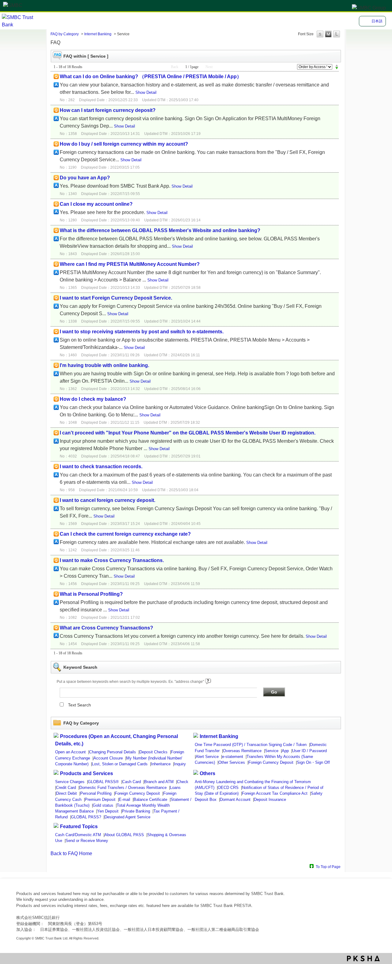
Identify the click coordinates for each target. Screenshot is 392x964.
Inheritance (161, 764)
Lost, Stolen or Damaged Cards (120, 764)
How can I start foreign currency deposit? (108, 110)
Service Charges (70, 781)
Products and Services (86, 773)
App (285, 750)
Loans (175, 787)
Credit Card (66, 787)
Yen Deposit (108, 811)
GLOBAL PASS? (86, 817)
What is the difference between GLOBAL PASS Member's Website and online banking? (160, 230)
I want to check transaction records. (101, 466)
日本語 (377, 21)
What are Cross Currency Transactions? (106, 627)
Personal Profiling (95, 793)
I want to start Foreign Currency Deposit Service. (116, 297)
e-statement (232, 756)
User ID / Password (309, 750)
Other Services (231, 762)
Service (271, 750)
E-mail (124, 799)
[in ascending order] (336, 65)
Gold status (103, 805)
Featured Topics (79, 826)
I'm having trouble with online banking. (104, 365)
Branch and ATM (159, 781)
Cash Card (131, 781)
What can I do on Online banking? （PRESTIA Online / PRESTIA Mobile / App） (151, 76)
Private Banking (136, 811)
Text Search (79, 704)
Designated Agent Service (127, 817)
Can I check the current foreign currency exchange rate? (125, 534)
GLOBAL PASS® (103, 781)
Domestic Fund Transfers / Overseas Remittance (123, 787)
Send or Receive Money (87, 840)
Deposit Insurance (270, 799)
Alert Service (207, 756)
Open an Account (70, 752)
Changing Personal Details (112, 752)
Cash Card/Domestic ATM (78, 834)
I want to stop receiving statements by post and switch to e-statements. (142, 331)
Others (207, 773)
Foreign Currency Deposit (270, 762)
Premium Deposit (100, 799)
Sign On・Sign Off (313, 762)
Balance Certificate (150, 799)
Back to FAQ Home (71, 853)
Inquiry (180, 764)
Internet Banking (97, 34)
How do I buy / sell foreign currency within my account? (124, 144)
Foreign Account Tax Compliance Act (274, 793)
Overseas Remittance (242, 750)
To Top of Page (328, 867)
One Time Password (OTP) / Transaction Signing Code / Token (251, 744)
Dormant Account (235, 799)
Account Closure (108, 758)
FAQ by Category (65, 34)
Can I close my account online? (96, 204)
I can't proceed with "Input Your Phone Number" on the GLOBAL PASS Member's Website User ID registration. (187, 432)
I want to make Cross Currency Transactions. (112, 560)
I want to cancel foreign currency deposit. (107, 500)
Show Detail (145, 92)
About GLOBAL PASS (124, 834)
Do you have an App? (85, 177)
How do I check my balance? (93, 399)
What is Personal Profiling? (91, 594)
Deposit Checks (153, 752)
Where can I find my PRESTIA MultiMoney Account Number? (130, 264)
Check (182, 781)
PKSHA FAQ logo (363, 958)
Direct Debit (66, 793)
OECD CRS (228, 787)
